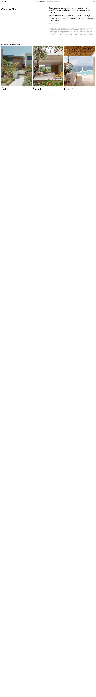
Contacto (58, 1)
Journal (54, 1)
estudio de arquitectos (77, 15)
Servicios (42, 1)
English (93, 1)
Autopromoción (50, 1)
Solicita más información (53, 23)
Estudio (45, 1)
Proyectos (38, 1)
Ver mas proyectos (52, 94)
